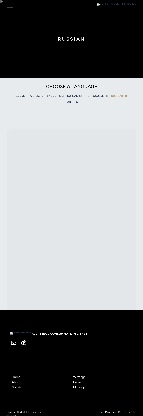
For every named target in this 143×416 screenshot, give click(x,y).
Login (101, 412)
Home (16, 377)
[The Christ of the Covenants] (71, 224)
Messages (80, 387)
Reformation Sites (127, 412)
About (16, 382)
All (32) (21, 96)
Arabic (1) (37, 96)
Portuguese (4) (97, 96)
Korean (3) (74, 96)
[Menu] (10, 8)
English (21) (55, 96)
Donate (17, 387)
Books (77, 382)
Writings (79, 377)
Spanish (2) (71, 102)
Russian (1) (119, 96)
